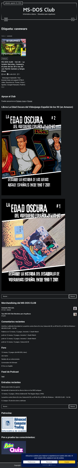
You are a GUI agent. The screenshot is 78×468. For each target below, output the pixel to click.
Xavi (4, 74)
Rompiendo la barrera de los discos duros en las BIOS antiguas (21, 390)
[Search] (72, 19)
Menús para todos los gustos (10, 387)
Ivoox (24, 101)
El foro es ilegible (7, 366)
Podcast (4, 58)
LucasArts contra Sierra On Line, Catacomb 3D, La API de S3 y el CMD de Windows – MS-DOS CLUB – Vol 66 (35, 397)
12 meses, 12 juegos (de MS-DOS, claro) (14, 352)
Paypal (29, 101)
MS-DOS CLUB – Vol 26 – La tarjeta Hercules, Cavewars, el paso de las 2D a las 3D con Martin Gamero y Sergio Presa (13, 66)
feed (2, 376)
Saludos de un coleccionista (10, 359)
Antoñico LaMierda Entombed (10, 326)
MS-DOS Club (39, 9)
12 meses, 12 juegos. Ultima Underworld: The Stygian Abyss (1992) (22, 394)
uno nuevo (4, 356)
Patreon (18, 101)
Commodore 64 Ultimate (9, 362)
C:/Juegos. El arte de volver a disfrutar (13, 401)
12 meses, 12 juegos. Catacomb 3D (18, 342)
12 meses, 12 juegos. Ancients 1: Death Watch (24, 332)
